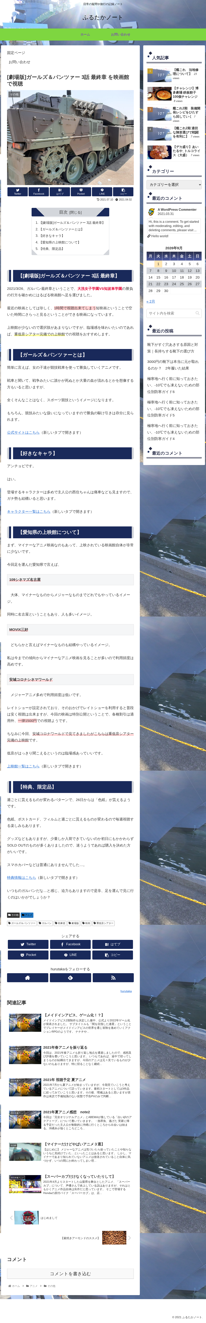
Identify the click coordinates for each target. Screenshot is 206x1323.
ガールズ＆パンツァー (23, 923)
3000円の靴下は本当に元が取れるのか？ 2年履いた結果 (173, 365)
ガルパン (46, 923)
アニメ (28, 915)
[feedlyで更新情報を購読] (70, 977)
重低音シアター (104, 923)
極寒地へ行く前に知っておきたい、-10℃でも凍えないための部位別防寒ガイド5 (173, 408)
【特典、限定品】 (52, 248)
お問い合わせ (19, 62)
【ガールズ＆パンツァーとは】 (61, 229)
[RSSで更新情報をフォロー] (113, 977)
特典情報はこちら (21, 878)
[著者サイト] (27, 977)
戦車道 (61, 923)
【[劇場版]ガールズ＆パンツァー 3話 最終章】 (72, 222)
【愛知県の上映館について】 (60, 242)
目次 (63, 212)
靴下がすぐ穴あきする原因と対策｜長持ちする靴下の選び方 (172, 348)
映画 (87, 923)
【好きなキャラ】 (52, 235)
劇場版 (75, 923)
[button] (197, 313)
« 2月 (150, 301)
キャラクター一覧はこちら (28, 512)
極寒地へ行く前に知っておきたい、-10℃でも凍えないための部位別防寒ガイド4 (173, 432)
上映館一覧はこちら (23, 766)
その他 (15, 915)
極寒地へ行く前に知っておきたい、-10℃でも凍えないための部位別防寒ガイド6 (173, 385)
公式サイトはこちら (23, 432)
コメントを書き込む (70, 1273)
